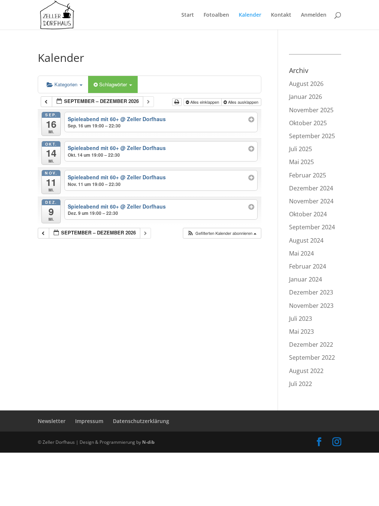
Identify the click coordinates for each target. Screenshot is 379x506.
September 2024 (312, 227)
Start (187, 15)
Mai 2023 (301, 331)
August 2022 (306, 371)
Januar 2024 (305, 279)
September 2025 (312, 136)
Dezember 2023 (311, 292)
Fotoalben (216, 15)
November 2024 (311, 201)
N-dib (148, 442)
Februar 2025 (307, 175)
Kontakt (281, 15)
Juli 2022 (300, 384)
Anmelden (313, 15)
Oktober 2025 (308, 123)
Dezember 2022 (311, 344)
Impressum (89, 421)
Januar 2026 (305, 97)
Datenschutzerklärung (141, 421)
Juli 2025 (300, 149)
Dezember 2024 (311, 188)
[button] (221, 233)
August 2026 (306, 84)
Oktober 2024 (308, 214)
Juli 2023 (300, 318)
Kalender (250, 15)
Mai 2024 (301, 253)
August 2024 (306, 240)
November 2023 (311, 306)
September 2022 (312, 357)
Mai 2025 (301, 162)
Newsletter (52, 421)
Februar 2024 (307, 266)
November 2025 (311, 110)
